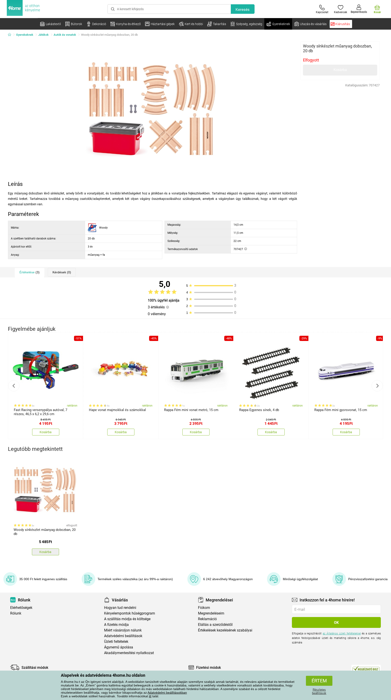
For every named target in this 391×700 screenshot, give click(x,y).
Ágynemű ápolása (118, 647)
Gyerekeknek (24, 34)
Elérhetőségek (21, 607)
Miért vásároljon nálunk (123, 630)
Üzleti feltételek (116, 641)
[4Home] (11, 35)
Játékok (43, 34)
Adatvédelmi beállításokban (167, 692)
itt (150, 696)
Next (377, 385)
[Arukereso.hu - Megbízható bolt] (366, 668)
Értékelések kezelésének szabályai (225, 630)
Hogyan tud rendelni (120, 607)
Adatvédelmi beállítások (123, 636)
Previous (13, 385)
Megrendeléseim (211, 613)
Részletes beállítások (319, 691)
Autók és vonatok (65, 34)
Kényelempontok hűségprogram (129, 613)
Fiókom (204, 607)
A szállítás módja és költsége (127, 619)
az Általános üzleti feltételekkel (342, 633)
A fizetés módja (116, 624)
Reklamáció (207, 619)
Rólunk (15, 613)
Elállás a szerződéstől (215, 624)
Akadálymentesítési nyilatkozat (129, 653)
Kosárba (340, 70)
